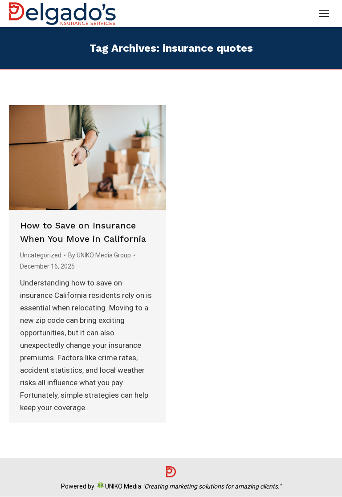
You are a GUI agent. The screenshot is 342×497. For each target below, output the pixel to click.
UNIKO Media (122, 486)
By (99, 255)
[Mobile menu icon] (324, 13)
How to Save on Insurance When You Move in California (83, 232)
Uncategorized (40, 255)
